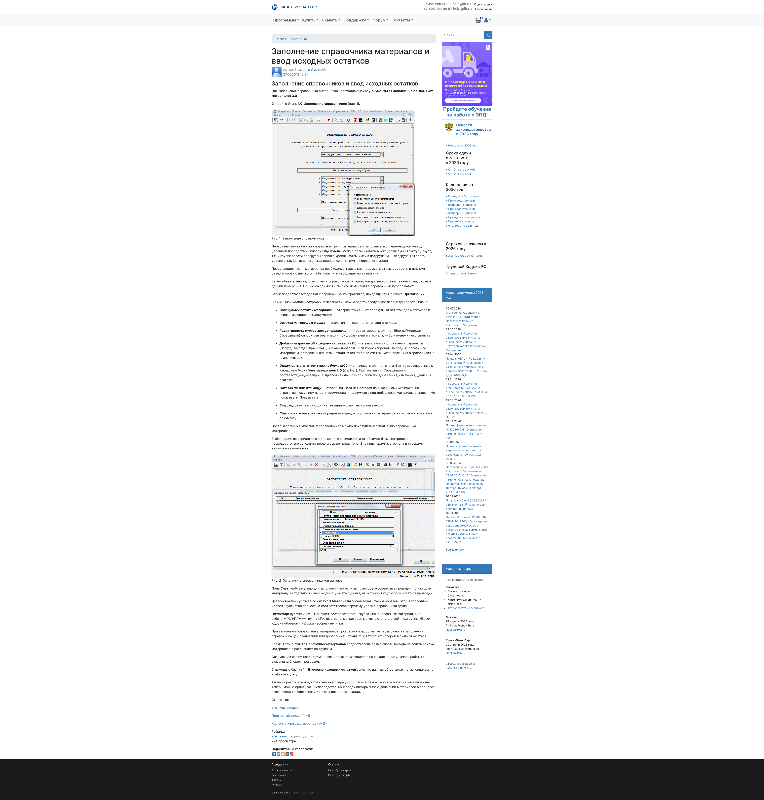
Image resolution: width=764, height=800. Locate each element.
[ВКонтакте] (274, 754)
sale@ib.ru (461, 4)
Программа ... (455, 629)
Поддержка (355, 20)
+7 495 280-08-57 (438, 9)
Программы (284, 20)
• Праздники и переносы (463, 217)
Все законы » (455, 549)
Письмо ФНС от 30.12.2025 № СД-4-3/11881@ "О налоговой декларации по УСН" (466, 504)
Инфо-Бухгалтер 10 (339, 770)
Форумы (276, 779)
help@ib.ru (462, 9)
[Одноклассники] (283, 754)
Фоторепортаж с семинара (465, 608)
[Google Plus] (291, 754)
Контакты (401, 20)
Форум (379, 20)
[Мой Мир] (287, 754)
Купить (309, 20)
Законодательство (282, 770)
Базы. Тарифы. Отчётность (464, 255)
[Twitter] (278, 754)
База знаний (299, 39)
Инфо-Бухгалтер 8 (339, 775)
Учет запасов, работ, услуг (292, 736)
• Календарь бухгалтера (462, 196)
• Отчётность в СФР (459, 173)
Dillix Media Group (302, 792)
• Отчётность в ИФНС (461, 169)
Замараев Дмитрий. (310, 70)
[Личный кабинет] (487, 20)
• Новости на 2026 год (461, 145)
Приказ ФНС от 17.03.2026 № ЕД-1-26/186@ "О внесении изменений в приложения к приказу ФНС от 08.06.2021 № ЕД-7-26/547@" (466, 367)
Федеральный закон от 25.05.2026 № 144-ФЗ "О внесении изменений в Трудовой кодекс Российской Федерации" (466, 342)
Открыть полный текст (461, 273)
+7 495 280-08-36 (437, 4)
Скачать (329, 20)
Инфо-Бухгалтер (298, 7)
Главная (280, 39)
